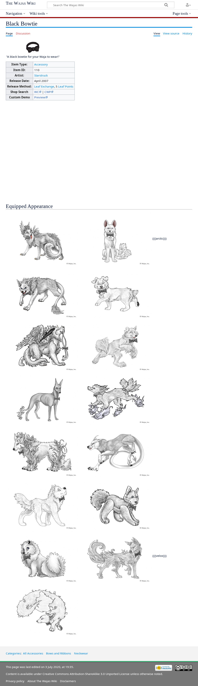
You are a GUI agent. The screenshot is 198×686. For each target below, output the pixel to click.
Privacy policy (15, 681)
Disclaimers (68, 681)
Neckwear (81, 653)
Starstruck (41, 75)
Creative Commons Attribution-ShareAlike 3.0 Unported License (86, 674)
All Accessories (33, 653)
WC (36, 92)
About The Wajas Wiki (42, 681)
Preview (39, 97)
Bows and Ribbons (58, 653)
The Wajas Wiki (20, 3)
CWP (47, 92)
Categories (13, 653)
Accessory (41, 64)
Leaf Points (65, 86)
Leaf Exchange (44, 86)
